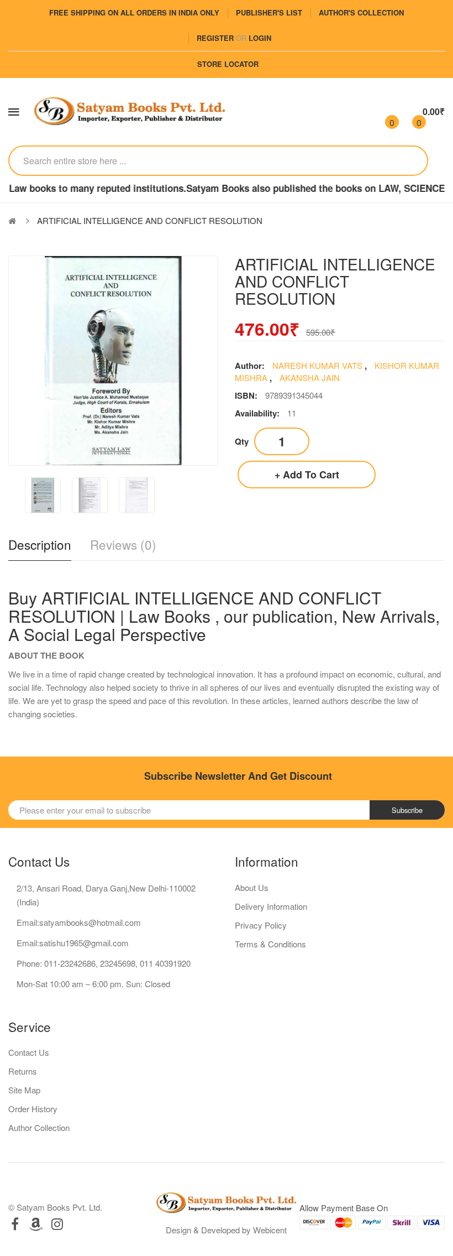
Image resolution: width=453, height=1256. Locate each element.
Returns (22, 1071)
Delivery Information (271, 906)
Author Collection (39, 1127)
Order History (32, 1108)
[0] (382, 112)
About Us (251, 887)
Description (39, 544)
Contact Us (28, 1052)
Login (260, 38)
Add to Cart (311, 474)
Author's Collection (361, 12)
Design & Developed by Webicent (226, 1230)
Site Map (24, 1090)
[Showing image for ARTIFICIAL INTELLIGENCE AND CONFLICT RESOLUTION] (43, 495)
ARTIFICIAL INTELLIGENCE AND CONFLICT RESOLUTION (149, 220)
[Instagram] (57, 1224)
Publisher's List (269, 12)
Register (215, 38)
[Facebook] (15, 1224)
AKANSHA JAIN (310, 377)
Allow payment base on (343, 1207)
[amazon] (36, 1224)
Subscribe (407, 810)
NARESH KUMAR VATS (318, 365)
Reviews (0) (123, 544)
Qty (242, 441)
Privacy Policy (261, 925)
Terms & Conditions (270, 944)
